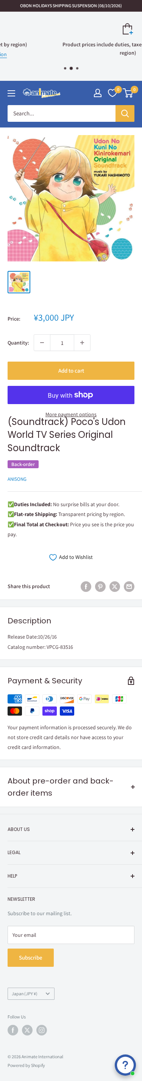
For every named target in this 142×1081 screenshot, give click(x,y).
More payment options (71, 414)
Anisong (17, 479)
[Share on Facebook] (86, 586)
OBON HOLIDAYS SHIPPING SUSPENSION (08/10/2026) (71, 5)
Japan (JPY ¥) (24, 993)
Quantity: (18, 342)
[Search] (124, 113)
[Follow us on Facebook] (13, 1030)
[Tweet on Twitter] (114, 586)
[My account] (97, 93)
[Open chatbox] (125, 1065)
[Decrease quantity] (42, 343)
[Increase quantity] (82, 343)
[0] (128, 93)
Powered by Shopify (26, 1065)
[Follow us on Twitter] (27, 1030)
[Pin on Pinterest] (100, 586)
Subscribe (30, 957)
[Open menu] (11, 93)
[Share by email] (129, 586)
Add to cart (71, 370)
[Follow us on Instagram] (41, 1030)
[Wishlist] (112, 93)
